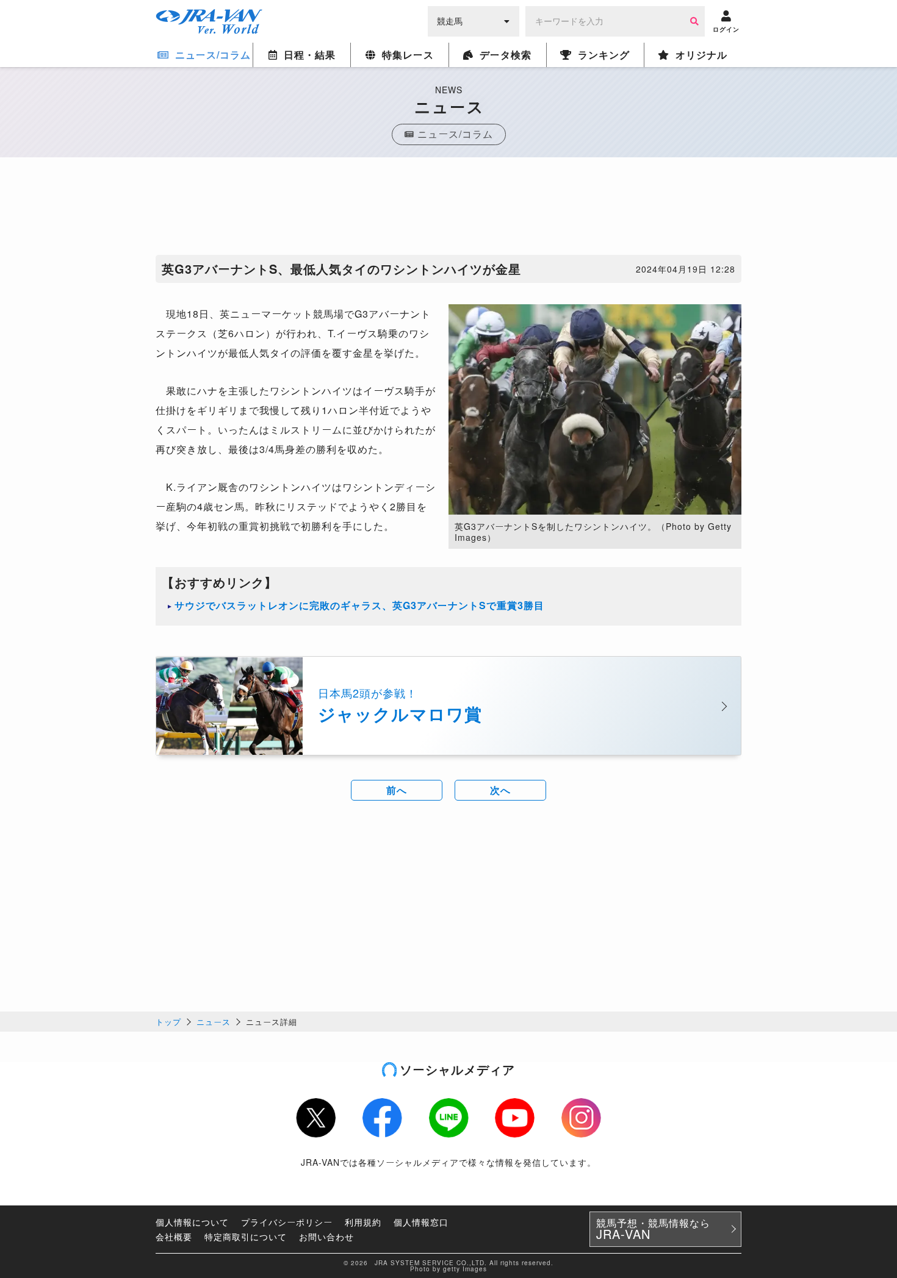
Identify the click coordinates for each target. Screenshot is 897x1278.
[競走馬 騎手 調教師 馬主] (473, 20)
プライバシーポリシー (287, 1222)
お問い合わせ (326, 1236)
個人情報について (192, 1222)
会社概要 (174, 1236)
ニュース (213, 1022)
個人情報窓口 (421, 1222)
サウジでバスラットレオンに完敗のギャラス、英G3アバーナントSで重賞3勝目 (359, 605)
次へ (500, 790)
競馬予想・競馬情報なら (653, 1229)
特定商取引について (245, 1236)
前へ (396, 790)
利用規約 (363, 1222)
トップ (168, 1022)
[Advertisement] (448, 209)
